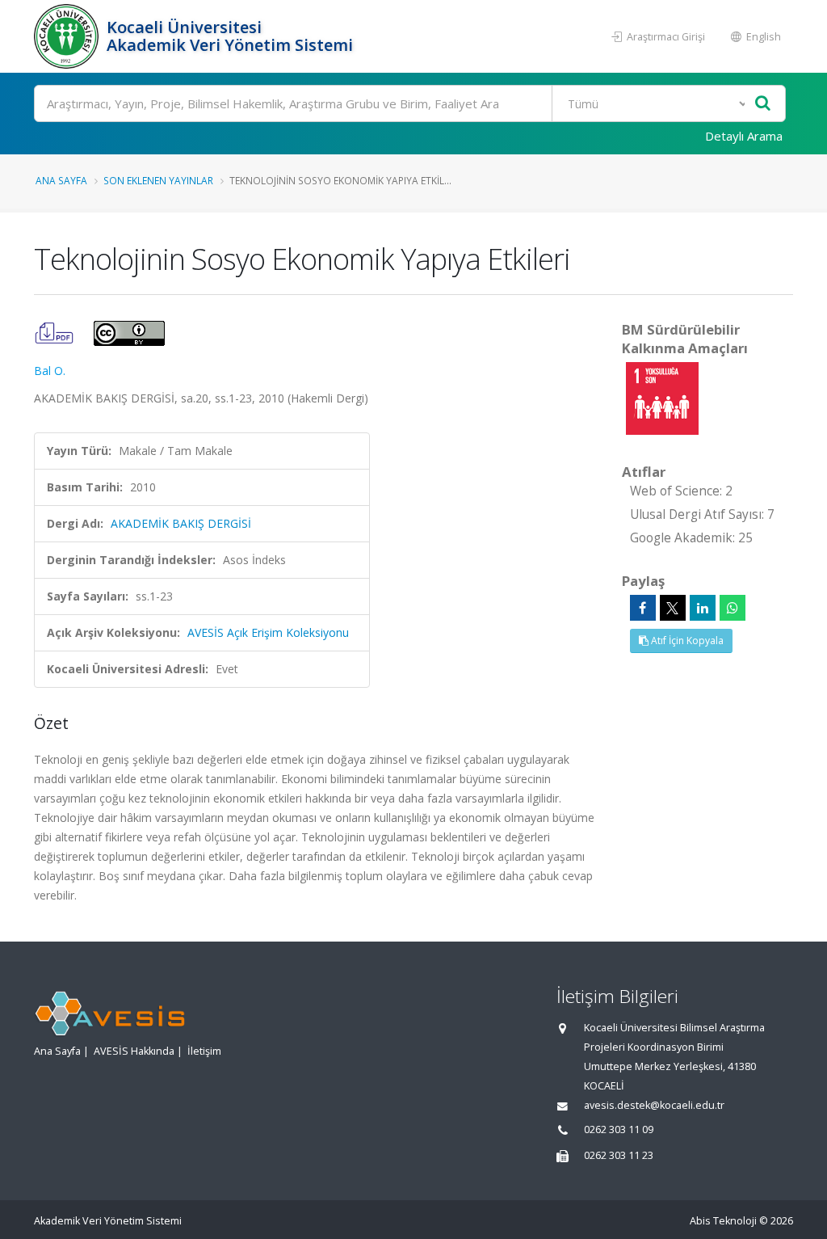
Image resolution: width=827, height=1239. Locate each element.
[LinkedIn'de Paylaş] (703, 608)
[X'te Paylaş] (673, 608)
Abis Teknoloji (723, 1221)
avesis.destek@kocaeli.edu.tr (654, 1105)
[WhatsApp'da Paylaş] (732, 608)
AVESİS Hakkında (134, 1051)
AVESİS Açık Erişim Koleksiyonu (268, 632)
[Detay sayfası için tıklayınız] (662, 397)
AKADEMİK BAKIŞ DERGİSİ (181, 523)
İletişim (204, 1051)
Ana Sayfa (61, 180)
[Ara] (763, 104)
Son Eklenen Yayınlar (158, 180)
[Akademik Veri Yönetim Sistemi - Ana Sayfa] (68, 36)
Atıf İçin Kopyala (686, 640)
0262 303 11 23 (618, 1155)
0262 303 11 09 (618, 1129)
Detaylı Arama (744, 136)
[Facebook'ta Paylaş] (643, 608)
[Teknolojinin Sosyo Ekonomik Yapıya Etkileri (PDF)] (56, 331)
